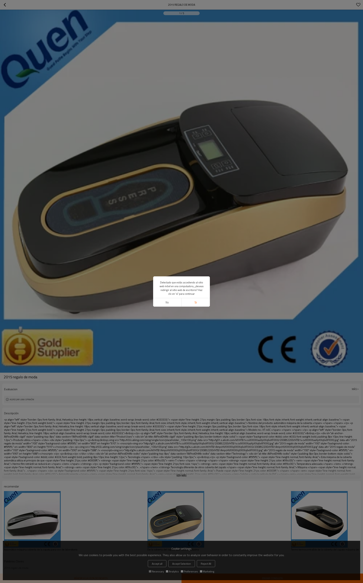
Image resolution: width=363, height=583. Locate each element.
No (167, 302)
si (196, 302)
